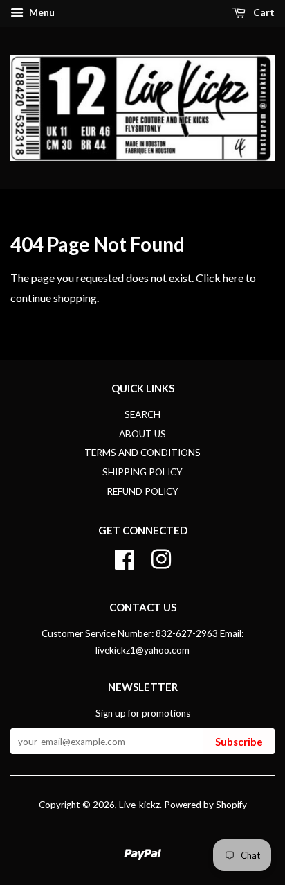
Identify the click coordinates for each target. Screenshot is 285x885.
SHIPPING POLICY (142, 471)
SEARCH (142, 414)
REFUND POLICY (142, 491)
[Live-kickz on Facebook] (124, 557)
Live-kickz (139, 804)
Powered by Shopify (205, 804)
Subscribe (239, 741)
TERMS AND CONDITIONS (142, 452)
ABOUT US (142, 433)
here (233, 277)
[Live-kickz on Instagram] (161, 557)
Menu (41, 12)
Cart (263, 12)
